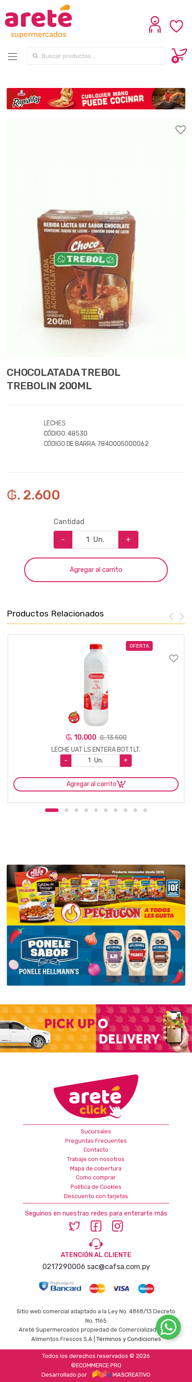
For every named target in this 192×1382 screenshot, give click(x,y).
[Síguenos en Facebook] (96, 1225)
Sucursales (96, 1131)
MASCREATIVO (130, 1374)
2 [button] (66, 810)
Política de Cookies (96, 1186)
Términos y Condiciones (128, 1339)
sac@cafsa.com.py (118, 1266)
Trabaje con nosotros (96, 1159)
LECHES (55, 423)
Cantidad (69, 521)
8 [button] (125, 810)
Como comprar (96, 1177)
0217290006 (63, 1266)
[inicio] (47, 21)
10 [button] (145, 810)
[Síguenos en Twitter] (74, 1225)
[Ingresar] (156, 31)
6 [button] (106, 810)
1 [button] (51, 810)
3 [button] (76, 810)
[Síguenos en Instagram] (117, 1225)
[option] (96, 237)
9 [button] (135, 810)
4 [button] (86, 810)
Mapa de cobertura (95, 1168)
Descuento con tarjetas (96, 1196)
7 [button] (115, 810)
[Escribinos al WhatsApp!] (168, 1329)
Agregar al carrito (96, 570)
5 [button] (96, 810)
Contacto (96, 1149)
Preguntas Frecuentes (96, 1140)
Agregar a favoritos (96, 124)
